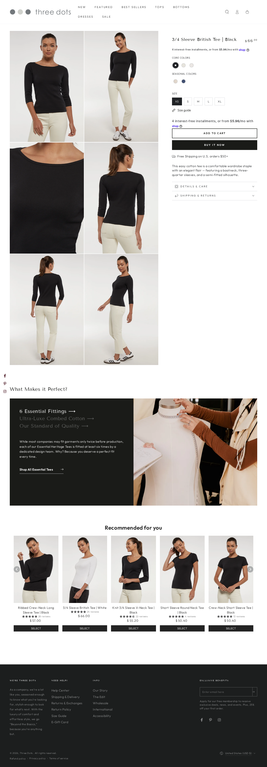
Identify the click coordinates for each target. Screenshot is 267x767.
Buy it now (214, 145)
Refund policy (18, 758)
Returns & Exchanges (66, 703)
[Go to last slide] (17, 569)
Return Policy (61, 709)
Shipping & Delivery (65, 697)
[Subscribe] (254, 691)
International (102, 709)
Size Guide (59, 716)
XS (177, 101)
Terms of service (58, 758)
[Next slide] (250, 569)
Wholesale (100, 703)
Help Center (60, 690)
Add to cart (214, 133)
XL (220, 101)
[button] (227, 12)
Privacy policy (37, 758)
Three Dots (26, 753)
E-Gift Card (59, 722)
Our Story (100, 690)
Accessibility (102, 716)
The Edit (99, 697)
